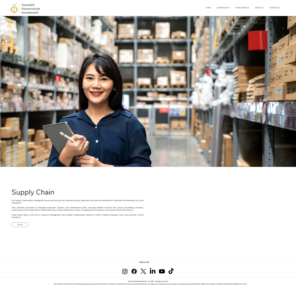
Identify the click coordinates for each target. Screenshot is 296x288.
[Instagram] (124, 271)
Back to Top (144, 262)
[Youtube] (161, 271)
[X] (143, 271)
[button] (223, 7)
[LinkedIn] (152, 271)
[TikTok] (171, 271)
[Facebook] (134, 271)
